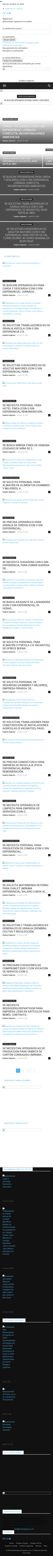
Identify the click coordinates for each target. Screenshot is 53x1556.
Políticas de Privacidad (12, 45)
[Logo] (26, 91)
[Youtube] (10, 13)
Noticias (38, 1546)
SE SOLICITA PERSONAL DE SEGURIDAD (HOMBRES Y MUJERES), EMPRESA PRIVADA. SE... (25, 685)
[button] (4, 85)
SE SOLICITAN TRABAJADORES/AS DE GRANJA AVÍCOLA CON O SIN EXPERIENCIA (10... (26, 328)
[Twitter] (7, 13)
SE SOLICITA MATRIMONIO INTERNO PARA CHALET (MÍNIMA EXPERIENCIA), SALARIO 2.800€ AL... (25, 888)
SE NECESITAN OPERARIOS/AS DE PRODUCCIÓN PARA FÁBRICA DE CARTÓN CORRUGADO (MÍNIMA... (24, 1051)
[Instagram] (5, 13)
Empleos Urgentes (9, 295)
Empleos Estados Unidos (11, 478)
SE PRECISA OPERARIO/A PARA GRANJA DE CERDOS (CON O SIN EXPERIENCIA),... (23, 525)
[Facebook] (3, 13)
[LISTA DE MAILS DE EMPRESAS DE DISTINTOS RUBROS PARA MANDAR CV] (26, 1347)
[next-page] (34, 1071)
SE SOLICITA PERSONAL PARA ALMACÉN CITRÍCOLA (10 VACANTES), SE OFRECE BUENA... (26, 645)
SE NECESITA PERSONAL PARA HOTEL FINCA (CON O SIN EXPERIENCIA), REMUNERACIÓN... (23, 408)
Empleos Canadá (9, 152)
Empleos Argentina (10, 119)
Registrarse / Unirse (13, 8)
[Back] (3, 16)
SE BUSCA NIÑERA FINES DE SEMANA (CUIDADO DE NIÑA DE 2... (26, 447)
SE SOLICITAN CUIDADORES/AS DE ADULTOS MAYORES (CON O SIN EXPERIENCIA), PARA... (24, 368)
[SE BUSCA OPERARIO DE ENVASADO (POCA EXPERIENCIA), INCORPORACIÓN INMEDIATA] (26, 1425)
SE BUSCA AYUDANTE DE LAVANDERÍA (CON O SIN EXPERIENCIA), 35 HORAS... (26, 605)
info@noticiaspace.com (24, 1529)
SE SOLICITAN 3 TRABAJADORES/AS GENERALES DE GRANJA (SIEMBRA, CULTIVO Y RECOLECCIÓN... (25, 928)
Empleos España (26, 224)
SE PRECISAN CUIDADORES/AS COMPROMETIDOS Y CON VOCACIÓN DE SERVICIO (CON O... (25, 968)
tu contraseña (9, 37)
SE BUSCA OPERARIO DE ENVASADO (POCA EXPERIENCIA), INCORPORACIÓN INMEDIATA (25, 1437)
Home (11, 1543)
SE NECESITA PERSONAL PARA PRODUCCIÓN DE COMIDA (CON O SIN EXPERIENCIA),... (26, 848)
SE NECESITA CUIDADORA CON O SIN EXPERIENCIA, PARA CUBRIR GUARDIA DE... (26, 565)
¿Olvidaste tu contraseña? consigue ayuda (21, 42)
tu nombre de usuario (12, 28)
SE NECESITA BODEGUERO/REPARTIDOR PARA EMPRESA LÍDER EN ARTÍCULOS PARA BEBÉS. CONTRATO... (26, 1010)
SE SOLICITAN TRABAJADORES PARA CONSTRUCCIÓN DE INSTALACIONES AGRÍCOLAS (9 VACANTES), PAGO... (26, 725)
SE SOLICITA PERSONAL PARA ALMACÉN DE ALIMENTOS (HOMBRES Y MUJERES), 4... (26, 485)
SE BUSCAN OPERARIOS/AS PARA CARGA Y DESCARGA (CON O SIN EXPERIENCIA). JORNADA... (23, 288)
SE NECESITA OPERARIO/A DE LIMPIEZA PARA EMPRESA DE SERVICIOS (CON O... (21, 808)
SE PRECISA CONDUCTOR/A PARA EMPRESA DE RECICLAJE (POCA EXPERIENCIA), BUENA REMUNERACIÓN (24, 766)
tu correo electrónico (11, 57)
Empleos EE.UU (36, 1543)
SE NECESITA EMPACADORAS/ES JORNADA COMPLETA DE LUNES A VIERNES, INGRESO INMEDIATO (24, 1407)
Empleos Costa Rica (9, 401)
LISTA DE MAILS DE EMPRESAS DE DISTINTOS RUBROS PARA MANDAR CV (25, 1375)
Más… (46, 1546)
